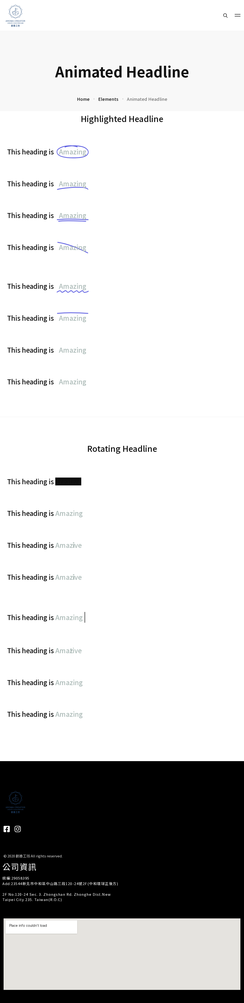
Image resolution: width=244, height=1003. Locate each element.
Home (83, 99)
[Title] (18, 829)
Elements (108, 99)
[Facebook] (7, 829)
